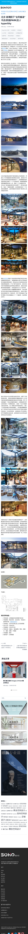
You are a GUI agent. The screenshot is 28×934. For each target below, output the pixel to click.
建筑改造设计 (5, 38)
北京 (8, 11)
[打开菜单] (23, 7)
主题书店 (13, 30)
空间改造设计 (10, 822)
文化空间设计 (13, 38)
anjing (4, 26)
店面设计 (8, 820)
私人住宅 (5, 822)
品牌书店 (4, 35)
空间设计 (5, 50)
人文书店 (4, 33)
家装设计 (16, 817)
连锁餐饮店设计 (12, 824)
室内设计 (6, 817)
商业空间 (13, 11)
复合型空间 (15, 813)
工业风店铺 (20, 11)
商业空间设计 (11, 35)
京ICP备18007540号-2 (11, 928)
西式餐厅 (7, 824)
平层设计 (19, 817)
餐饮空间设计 (15, 829)
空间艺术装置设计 (16, 822)
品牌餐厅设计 (10, 810)
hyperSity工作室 (5, 30)
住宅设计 (5, 806)
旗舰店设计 (21, 820)
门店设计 (10, 826)
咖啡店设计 (13, 808)
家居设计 (11, 817)
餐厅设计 (6, 829)
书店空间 (5, 278)
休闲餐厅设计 (16, 803)
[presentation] (14, 670)
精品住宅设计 (23, 822)
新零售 (4, 48)
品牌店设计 (3, 810)
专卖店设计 (3, 803)
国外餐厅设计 (10, 813)
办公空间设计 (7, 808)
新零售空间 (20, 38)
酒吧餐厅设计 (21, 824)
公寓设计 (20, 806)
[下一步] (24, 675)
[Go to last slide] (4, 675)
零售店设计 (16, 826)
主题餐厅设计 (9, 803)
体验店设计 (11, 806)
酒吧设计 (16, 824)
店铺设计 (18, 35)
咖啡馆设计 (19, 808)
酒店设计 (6, 826)
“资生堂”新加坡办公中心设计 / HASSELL (6, 645)
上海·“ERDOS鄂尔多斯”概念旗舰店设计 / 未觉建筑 (22, 646)
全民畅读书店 (19, 33)
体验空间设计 (11, 33)
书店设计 (4, 11)
